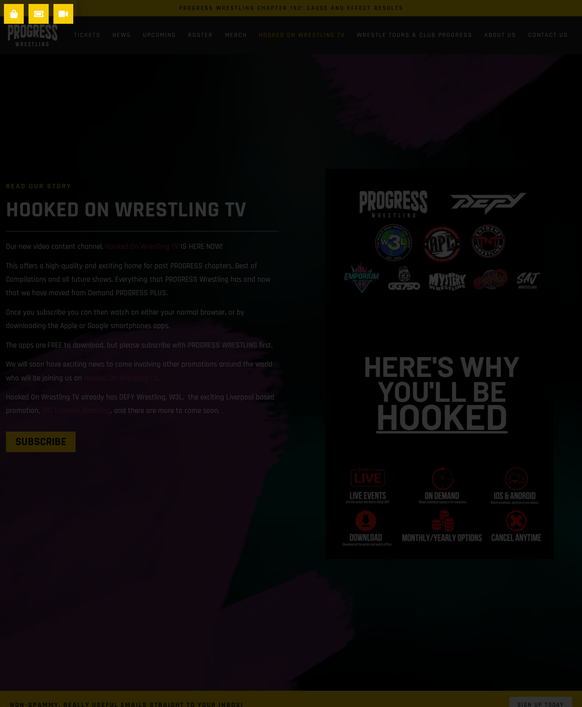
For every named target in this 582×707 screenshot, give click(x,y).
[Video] (63, 14)
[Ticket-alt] (38, 14)
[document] (291, 353)
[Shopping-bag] (14, 14)
